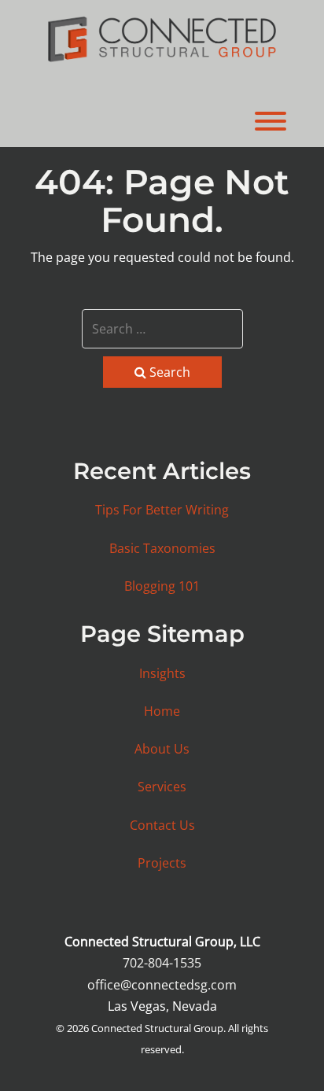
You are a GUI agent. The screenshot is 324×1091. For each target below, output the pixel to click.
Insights (162, 673)
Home (162, 711)
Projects (162, 863)
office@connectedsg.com (162, 984)
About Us (162, 748)
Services (162, 786)
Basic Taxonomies (162, 548)
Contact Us (162, 825)
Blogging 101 (162, 586)
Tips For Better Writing (162, 509)
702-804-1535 (162, 962)
